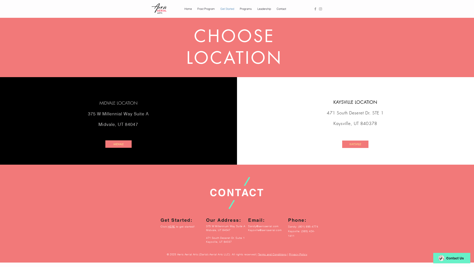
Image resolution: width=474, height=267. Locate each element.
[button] (206, 9)
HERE (171, 226)
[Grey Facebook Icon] (315, 9)
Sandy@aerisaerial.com (263, 226)
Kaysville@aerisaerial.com (265, 230)
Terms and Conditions (272, 254)
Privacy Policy (298, 254)
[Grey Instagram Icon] (320, 9)
